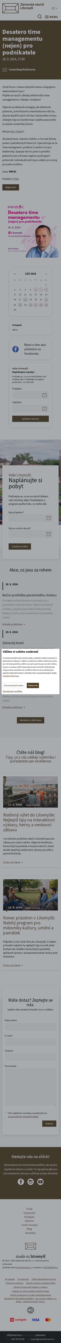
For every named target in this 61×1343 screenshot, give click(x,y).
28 (41, 305)
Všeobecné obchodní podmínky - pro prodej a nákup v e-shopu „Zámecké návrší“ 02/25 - (30, 1300)
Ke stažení (10, 1279)
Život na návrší (33, 804)
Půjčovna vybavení (14, 1283)
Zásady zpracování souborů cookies (30, 1287)
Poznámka (10, 1066)
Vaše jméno (11, 1020)
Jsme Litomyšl (29, 1225)
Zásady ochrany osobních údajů (40, 1283)
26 (30, 305)
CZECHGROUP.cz (50, 1267)
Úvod (29, 1209)
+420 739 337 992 (17, 1339)
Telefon (9, 1050)
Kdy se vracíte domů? (20, 528)
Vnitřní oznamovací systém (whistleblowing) (30, 1295)
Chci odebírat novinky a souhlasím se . (27, 1114)
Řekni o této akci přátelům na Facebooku (35, 349)
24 (20, 305)
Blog (29, 1229)
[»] (46, 274)
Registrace (10, 187)
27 (36, 305)
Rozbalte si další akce (12, 624)
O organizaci (23, 1279)
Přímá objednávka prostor (44, 1279)
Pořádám (29, 1217)
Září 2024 (30, 273)
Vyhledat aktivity (30, 418)
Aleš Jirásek (16, 131)
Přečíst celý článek (11, 862)
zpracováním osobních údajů (23, 1116)
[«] (15, 274)
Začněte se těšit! (20, 546)
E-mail (9, 1035)
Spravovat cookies (12, 691)
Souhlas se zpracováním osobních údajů (30, 1291)
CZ (53, 8)
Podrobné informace (11, 676)
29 (46, 305)
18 (25, 299)
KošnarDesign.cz (24, 1267)
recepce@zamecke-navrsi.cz (42, 1339)
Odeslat (49, 1123)
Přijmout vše (33, 685)
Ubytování (29, 1213)
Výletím (29, 1221)
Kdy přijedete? (16, 512)
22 (46, 299)
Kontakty (30, 1233)
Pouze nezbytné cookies (13, 685)
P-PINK (15, 179)
